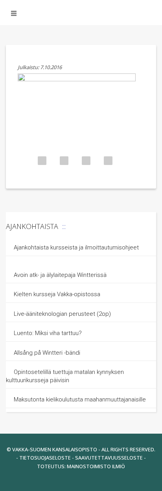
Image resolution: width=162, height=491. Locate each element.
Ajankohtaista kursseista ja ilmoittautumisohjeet (76, 247)
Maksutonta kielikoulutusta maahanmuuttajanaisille (80, 399)
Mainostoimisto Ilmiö (96, 466)
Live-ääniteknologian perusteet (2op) (62, 313)
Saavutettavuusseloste (109, 457)
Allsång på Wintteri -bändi (47, 352)
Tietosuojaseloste (45, 457)
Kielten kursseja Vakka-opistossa (58, 294)
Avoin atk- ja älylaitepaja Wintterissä (60, 274)
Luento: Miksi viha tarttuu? (48, 333)
